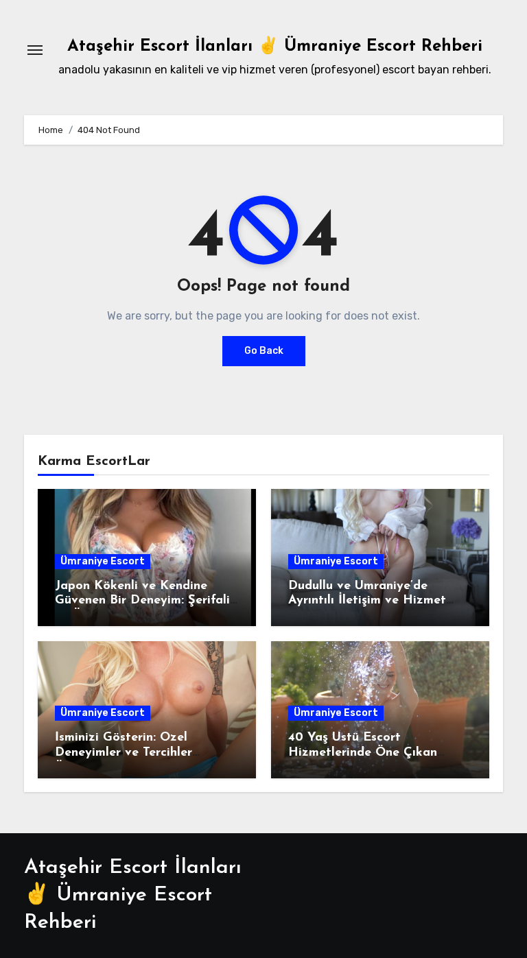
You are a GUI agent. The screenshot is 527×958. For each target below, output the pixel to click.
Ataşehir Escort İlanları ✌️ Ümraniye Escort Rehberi (274, 46)
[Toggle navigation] (35, 50)
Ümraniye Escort (102, 561)
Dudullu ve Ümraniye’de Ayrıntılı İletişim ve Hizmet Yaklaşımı (367, 601)
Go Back (263, 351)
